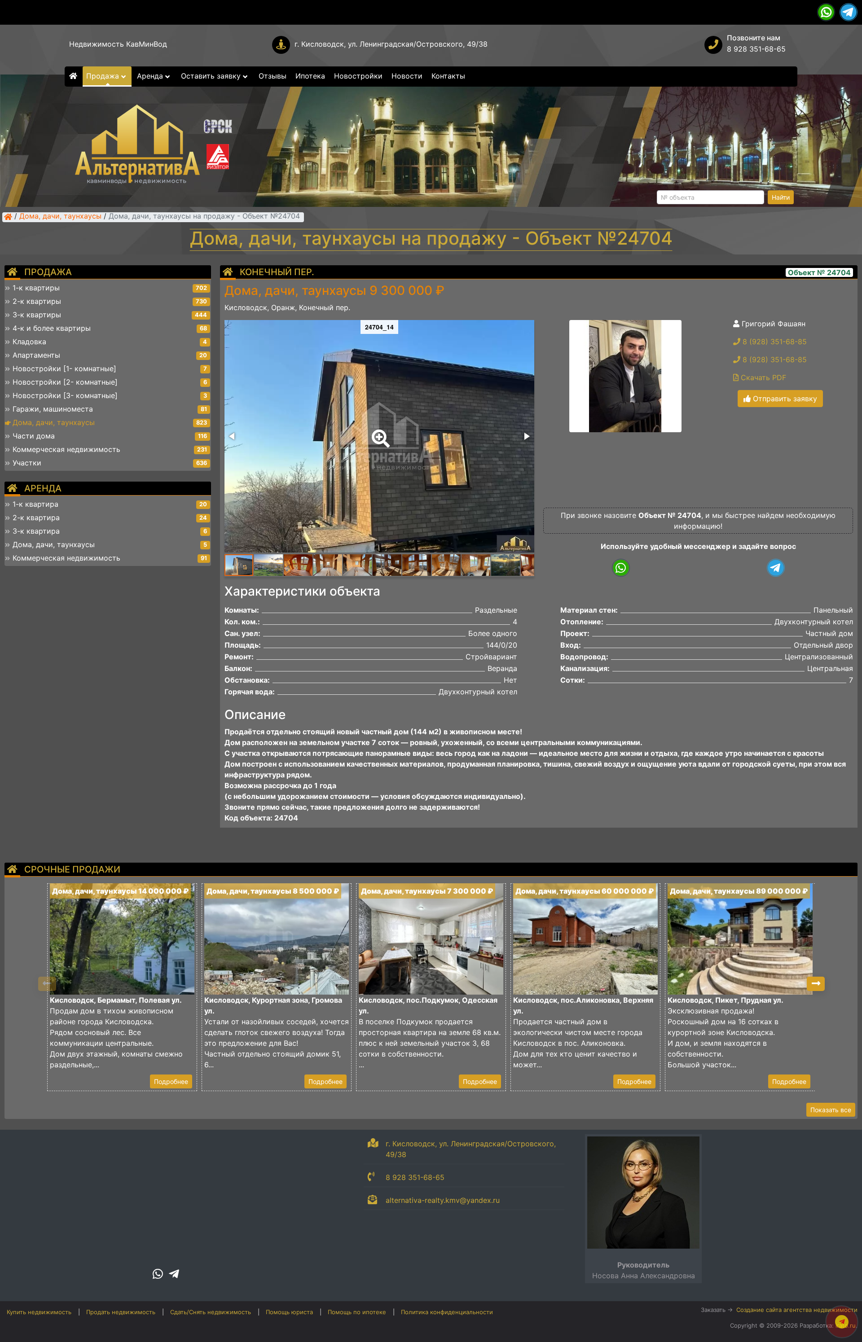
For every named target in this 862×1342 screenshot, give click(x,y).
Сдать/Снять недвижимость (210, 1312)
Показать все (830, 1110)
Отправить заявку (784, 398)
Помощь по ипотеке (357, 1312)
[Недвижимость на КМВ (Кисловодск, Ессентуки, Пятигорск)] (8, 216)
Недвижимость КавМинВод (118, 43)
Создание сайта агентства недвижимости (797, 1309)
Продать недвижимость (120, 1312)
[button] (379, 432)
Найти (781, 197)
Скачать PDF (762, 377)
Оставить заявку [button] (212, 75)
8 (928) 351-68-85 (773, 341)
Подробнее (171, 1081)
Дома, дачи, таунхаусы (60, 216)
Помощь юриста (289, 1312)
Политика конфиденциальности (447, 1312)
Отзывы (272, 75)
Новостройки (358, 75)
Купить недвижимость (39, 1312)
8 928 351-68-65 (756, 48)
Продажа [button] (103, 75)
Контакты (448, 75)
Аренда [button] (151, 75)
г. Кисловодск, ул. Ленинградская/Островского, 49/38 (391, 43)
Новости (406, 75)
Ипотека (310, 75)
